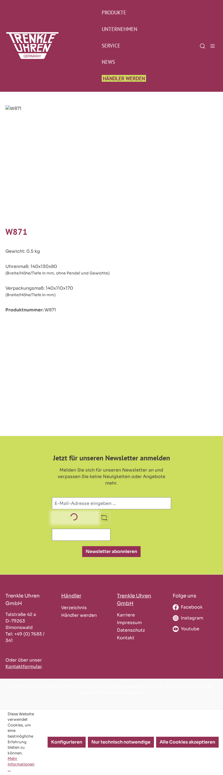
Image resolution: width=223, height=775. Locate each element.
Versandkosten (127, 686)
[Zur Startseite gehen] (19, 45)
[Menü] (212, 45)
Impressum (129, 622)
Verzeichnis (74, 607)
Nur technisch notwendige (120, 742)
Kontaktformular (23, 666)
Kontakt (125, 638)
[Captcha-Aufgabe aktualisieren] (104, 517)
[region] (111, 163)
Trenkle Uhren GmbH (134, 599)
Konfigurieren (66, 742)
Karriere (126, 615)
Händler (71, 596)
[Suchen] (202, 45)
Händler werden (79, 615)
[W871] (111, 163)
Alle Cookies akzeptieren (187, 742)
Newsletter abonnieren (111, 551)
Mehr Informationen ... (21, 764)
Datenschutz (131, 630)
